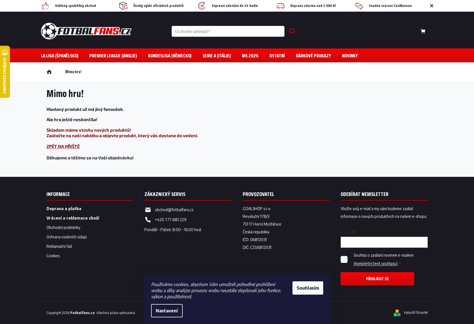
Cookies (53, 255)
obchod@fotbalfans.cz (174, 209)
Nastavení (167, 310)
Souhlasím (308, 288)
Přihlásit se (377, 278)
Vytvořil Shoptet (416, 312)
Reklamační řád (59, 246)
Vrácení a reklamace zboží (72, 218)
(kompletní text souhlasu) (376, 263)
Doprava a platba (63, 208)
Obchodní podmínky (63, 227)
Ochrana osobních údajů (66, 236)
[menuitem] (59, 56)
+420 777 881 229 (171, 219)
